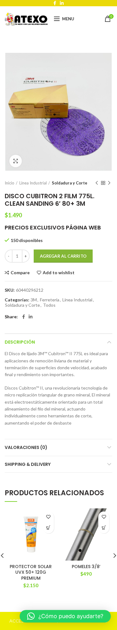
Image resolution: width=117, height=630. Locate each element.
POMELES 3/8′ (86, 566)
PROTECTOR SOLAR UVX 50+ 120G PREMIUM (31, 572)
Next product (109, 183)
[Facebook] (23, 317)
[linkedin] (30, 317)
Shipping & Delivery (28, 464)
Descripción (20, 342)
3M (34, 299)
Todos (49, 305)
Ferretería (49, 299)
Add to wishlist (59, 272)
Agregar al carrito (63, 256)
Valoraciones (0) (26, 447)
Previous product (97, 183)
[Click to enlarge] (15, 161)
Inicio (9, 182)
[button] (48, 527)
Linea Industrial (33, 182)
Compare (20, 272)
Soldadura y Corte (69, 182)
